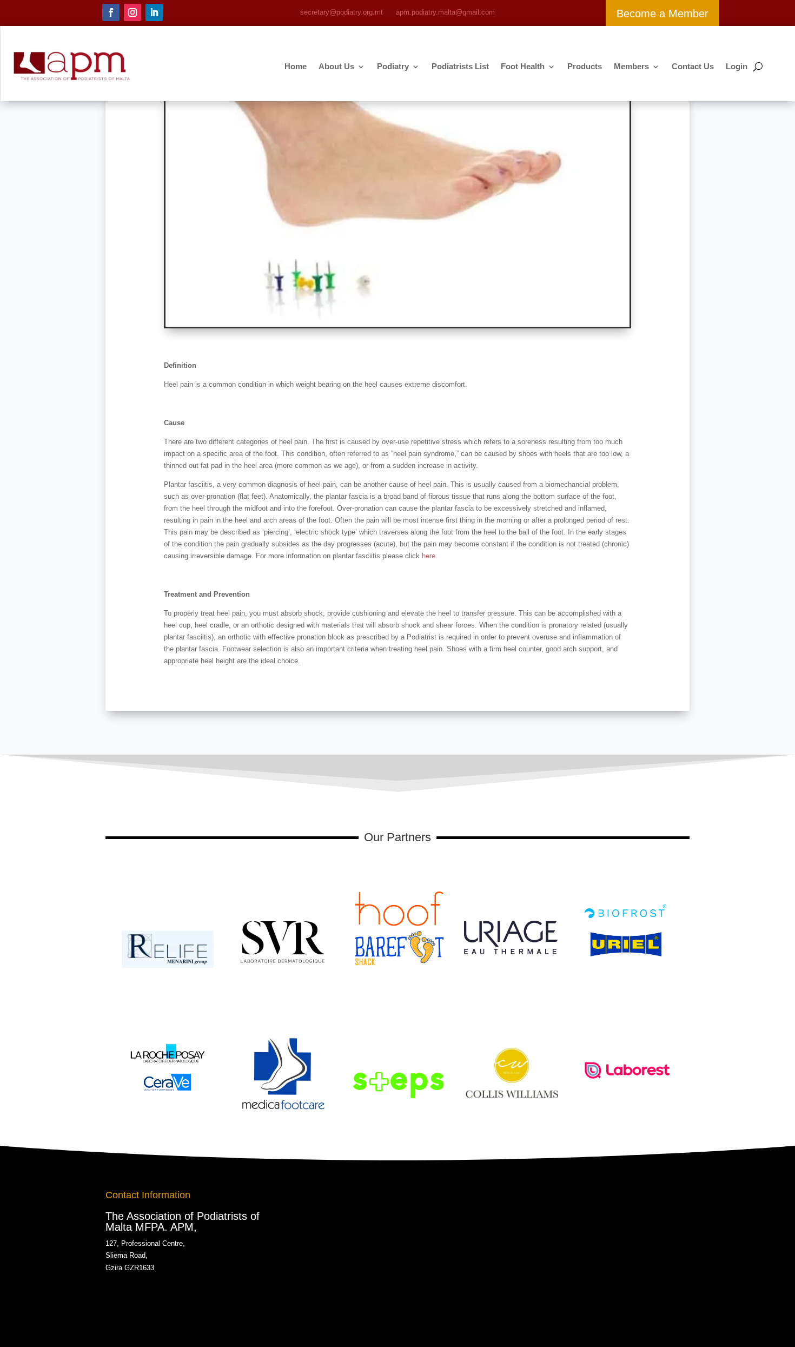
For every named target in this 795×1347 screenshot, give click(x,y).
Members (631, 66)
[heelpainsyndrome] (397, 324)
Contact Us (693, 66)
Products (584, 66)
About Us (336, 66)
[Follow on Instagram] (132, 12)
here (428, 556)
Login (736, 66)
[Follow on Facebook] (111, 12)
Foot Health (523, 66)
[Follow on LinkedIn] (154, 12)
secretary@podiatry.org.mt (341, 12)
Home (295, 66)
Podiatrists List (460, 66)
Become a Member (662, 13)
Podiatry (393, 66)
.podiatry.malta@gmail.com (445, 12)
